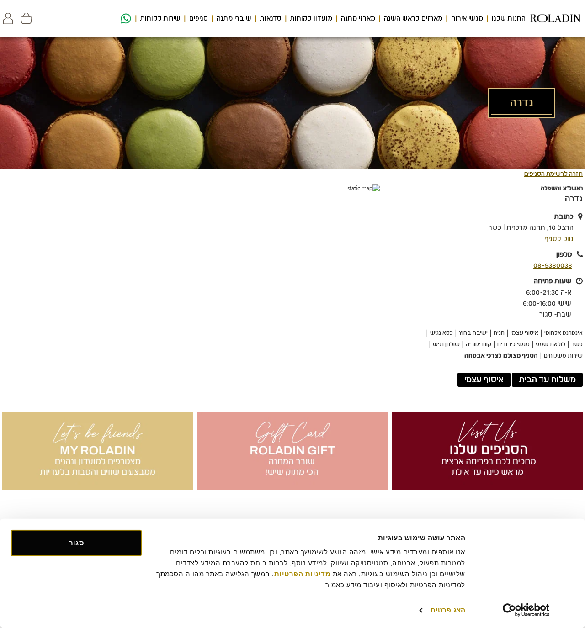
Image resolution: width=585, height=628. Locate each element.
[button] (8, 18)
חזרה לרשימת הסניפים (553, 174)
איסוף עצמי (484, 379)
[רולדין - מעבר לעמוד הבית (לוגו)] (555, 18)
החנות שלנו (509, 18)
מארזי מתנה (358, 18)
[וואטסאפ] (125, 18)
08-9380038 (552, 265)
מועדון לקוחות (311, 18)
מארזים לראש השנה (413, 18)
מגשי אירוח (467, 18)
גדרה (574, 198)
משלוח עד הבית (547, 379)
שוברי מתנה (234, 18)
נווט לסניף (559, 239)
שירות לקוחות (160, 18)
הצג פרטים (448, 610)
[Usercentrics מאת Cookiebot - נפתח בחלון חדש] (526, 610)
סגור (76, 543)
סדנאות (271, 18)
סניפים (198, 18)
